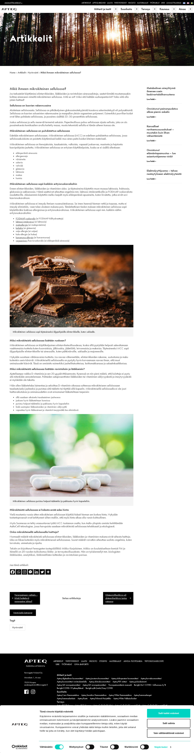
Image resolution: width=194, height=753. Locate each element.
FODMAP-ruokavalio (25, 218)
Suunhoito (126, 9)
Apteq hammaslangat (142, 695)
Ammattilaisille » (13, 3)
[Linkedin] (36, 572)
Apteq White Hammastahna (120, 695)
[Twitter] (42, 572)
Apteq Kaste (83, 698)
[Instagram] (24, 572)
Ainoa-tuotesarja (133, 661)
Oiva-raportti (81, 664)
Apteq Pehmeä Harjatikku (100, 698)
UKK (163, 3)
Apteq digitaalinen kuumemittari (70, 678)
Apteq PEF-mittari (120, 681)
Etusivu (103, 661)
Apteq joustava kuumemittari (97, 678)
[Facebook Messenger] (30, 572)
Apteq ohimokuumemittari (99, 681)
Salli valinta (169, 723)
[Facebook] (12, 572)
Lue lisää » (151, 99)
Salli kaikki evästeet (168, 713)
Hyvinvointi (33, 72)
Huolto (131, 3)
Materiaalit (142, 3)
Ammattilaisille (173, 3)
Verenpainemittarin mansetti (120, 685)
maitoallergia (22, 224)
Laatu (110, 3)
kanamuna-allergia (24, 237)
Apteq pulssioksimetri (138, 681)
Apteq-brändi (98, 3)
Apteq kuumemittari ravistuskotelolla (72, 681)
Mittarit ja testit (102, 9)
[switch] (90, 747)
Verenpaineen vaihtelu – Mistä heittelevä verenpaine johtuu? (26, 598)
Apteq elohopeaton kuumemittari (124, 678)
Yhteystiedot (120, 3)
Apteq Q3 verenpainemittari (68, 685)
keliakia (19, 228)
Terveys (145, 9)
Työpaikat (155, 3)
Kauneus (164, 9)
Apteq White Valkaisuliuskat (124, 698)
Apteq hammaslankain (66, 698)
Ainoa (182, 9)
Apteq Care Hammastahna (68, 695)
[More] (48, 572)
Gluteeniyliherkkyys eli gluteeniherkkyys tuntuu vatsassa (116, 598)
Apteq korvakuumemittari (151, 678)
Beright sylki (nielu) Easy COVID (99, 688)
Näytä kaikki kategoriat (22, 612)
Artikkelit (86, 3)
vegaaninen (21, 240)
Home (12, 72)
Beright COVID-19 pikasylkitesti (70, 688)
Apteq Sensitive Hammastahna (93, 695)
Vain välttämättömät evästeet (169, 733)
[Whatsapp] (18, 572)
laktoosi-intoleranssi (25, 221)
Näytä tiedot (160, 747)
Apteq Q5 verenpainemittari (94, 685)
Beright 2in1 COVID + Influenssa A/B (150, 685)
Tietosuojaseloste (154, 661)
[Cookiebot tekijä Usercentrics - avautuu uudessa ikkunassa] (19, 747)
